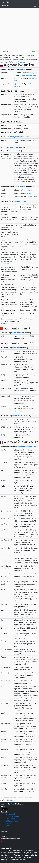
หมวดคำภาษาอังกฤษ (12, 816)
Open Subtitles (20, 201)
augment (12, 800)
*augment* (15, 62)
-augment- (23, 62)
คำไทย (7, 826)
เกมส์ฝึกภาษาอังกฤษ (11, 821)
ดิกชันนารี (6, 6)
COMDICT (19, 416)
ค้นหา (34, 51)
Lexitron (22, 69)
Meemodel (6, 2)
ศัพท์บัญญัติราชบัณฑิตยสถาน (19, 137)
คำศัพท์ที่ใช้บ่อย (10, 819)
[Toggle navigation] (34, 2)
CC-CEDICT (18, 333)
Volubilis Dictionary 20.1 (26, 446)
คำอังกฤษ (8, 823)
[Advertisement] (19, 28)
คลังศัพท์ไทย (14, 147)
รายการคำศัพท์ (10, 814)
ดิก (5, 828)
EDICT (17, 348)
